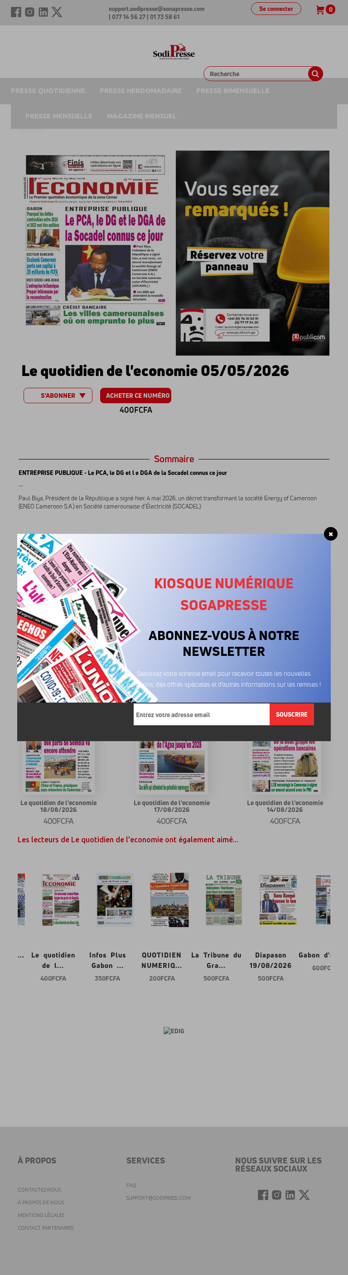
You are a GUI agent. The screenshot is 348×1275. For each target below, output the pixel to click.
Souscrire (292, 714)
